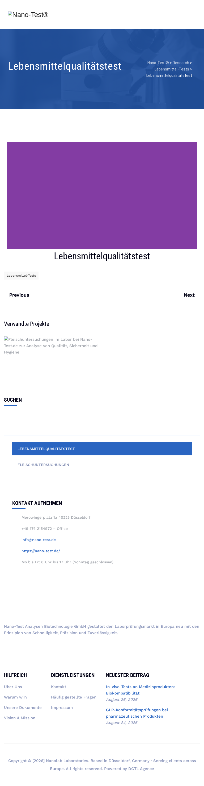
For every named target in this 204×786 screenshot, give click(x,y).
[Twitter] (38, 648)
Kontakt (58, 686)
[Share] (148, 275)
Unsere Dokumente (23, 707)
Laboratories (75, 760)
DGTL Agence (141, 768)
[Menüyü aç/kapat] (195, 17)
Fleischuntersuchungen (51, 353)
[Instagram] (18, 648)
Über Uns (13, 686)
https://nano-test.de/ (41, 551)
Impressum (62, 707)
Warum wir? (15, 697)
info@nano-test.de (39, 540)
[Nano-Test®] (28, 14)
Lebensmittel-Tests (21, 275)
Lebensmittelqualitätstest (46, 449)
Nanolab (54, 760)
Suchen (13, 400)
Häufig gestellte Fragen (73, 697)
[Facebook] (48, 648)
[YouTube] (8, 648)
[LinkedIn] (28, 648)
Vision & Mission (19, 718)
